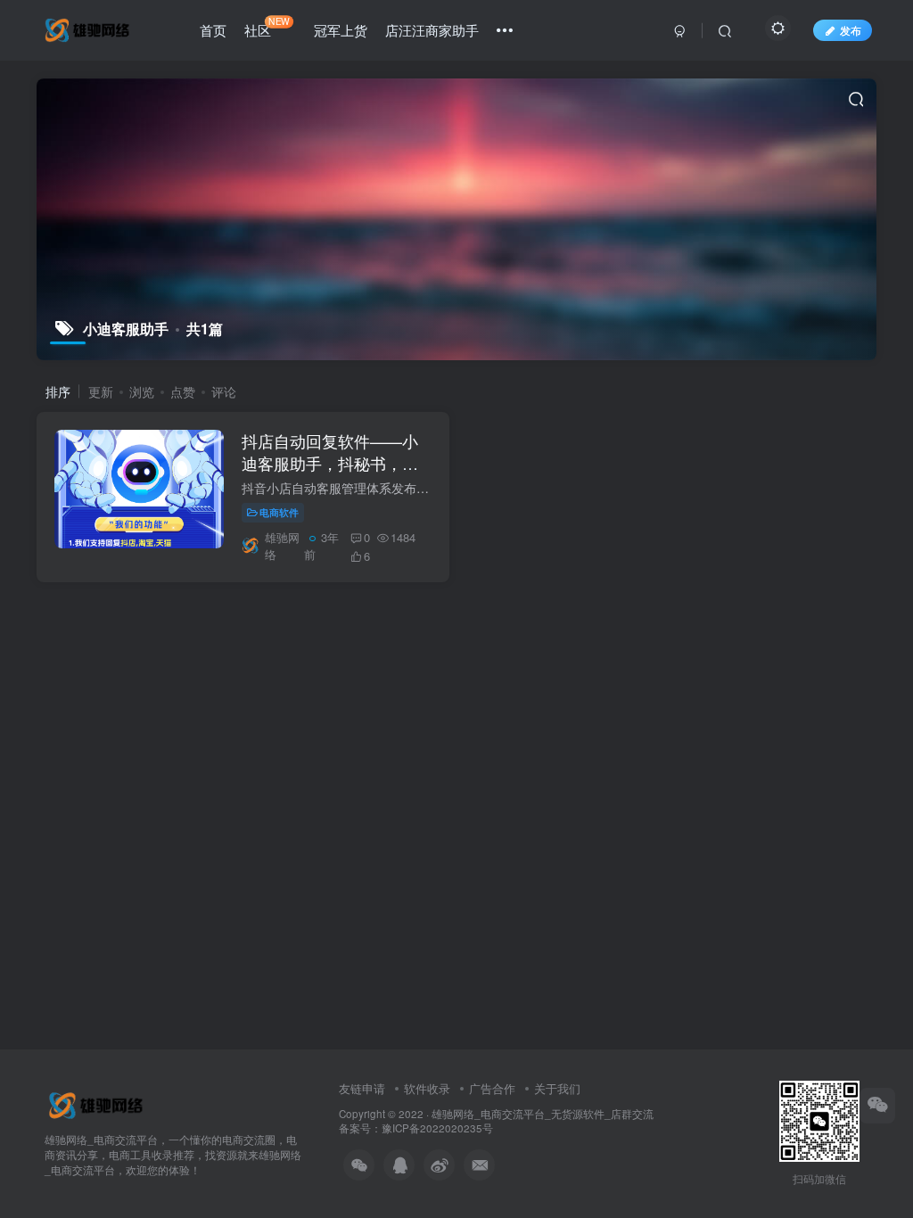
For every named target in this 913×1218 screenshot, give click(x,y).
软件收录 (427, 1088)
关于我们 (557, 1088)
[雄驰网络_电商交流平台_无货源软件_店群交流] (98, 1104)
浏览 (141, 391)
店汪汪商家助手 (432, 30)
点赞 (182, 391)
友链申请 (362, 1088)
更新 (100, 391)
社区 (267, 26)
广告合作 (492, 1088)
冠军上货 (340, 30)
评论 (223, 391)
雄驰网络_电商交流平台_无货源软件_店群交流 (543, 1114)
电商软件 (279, 512)
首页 (213, 30)
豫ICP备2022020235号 (437, 1128)
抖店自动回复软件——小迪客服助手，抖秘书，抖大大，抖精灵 (330, 463)
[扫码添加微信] (877, 1105)
